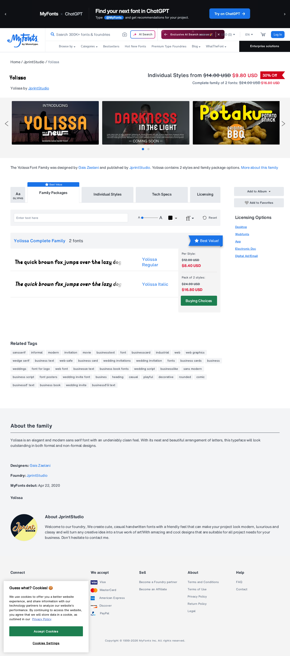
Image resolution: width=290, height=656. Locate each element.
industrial (162, 352)
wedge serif (21, 361)
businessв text (83, 369)
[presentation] (6, 123)
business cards (191, 361)
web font (61, 369)
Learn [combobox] (203, 34)
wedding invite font (76, 377)
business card (88, 361)
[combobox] (101, 34)
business (213, 361)
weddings (19, 369)
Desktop (241, 227)
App (238, 241)
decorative (166, 377)
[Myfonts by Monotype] (22, 40)
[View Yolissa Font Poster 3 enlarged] (236, 123)
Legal (192, 611)
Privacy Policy (197, 596)
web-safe (66, 361)
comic (200, 377)
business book (50, 385)
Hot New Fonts (135, 46)
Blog (195, 46)
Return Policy (197, 604)
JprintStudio (34, 62)
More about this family (259, 167)
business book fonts (114, 369)
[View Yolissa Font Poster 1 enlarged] (55, 123)
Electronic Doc (245, 249)
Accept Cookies (46, 631)
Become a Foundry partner (158, 582)
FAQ (239, 582)
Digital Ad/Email (246, 256)
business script (23, 377)
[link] (51, 34)
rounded (185, 377)
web (177, 352)
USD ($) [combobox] (226, 34)
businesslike (169, 369)
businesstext (106, 352)
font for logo (41, 369)
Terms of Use (197, 589)
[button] (5, 14)
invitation (70, 352)
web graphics (195, 352)
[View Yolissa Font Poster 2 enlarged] (145, 123)
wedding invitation (149, 361)
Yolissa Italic (155, 284)
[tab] (143, 149)
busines (101, 377)
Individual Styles (108, 194)
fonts (171, 361)
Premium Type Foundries (169, 46)
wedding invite (76, 385)
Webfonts (242, 234)
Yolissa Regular (150, 262)
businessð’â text (103, 385)
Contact (241, 589)
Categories (88, 46)
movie (87, 352)
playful (148, 377)
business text (44, 361)
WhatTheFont (215, 46)
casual (133, 377)
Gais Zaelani (88, 167)
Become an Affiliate (153, 589)
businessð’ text (23, 385)
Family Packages (53, 192)
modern (53, 352)
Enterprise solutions (264, 46)
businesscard (141, 352)
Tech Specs (162, 194)
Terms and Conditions (203, 582)
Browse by (66, 46)
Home (15, 62)
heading (117, 377)
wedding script (144, 369)
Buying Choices (199, 300)
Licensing (205, 194)
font (123, 352)
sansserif (19, 352)
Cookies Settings (46, 643)
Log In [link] (278, 34)
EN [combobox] (247, 34)
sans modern (193, 369)
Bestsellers (111, 46)
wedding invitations (117, 361)
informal (37, 352)
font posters (48, 377)
